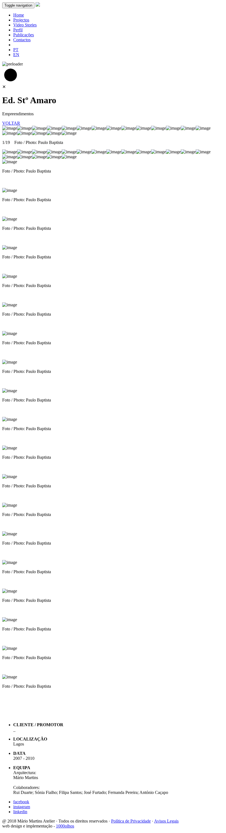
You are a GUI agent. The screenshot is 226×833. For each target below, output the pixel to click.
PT (15, 49)
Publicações (23, 34)
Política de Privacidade (131, 821)
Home (18, 15)
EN (16, 54)
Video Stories (25, 25)
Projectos (21, 20)
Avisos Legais (166, 821)
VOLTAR (11, 123)
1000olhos (65, 826)
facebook (21, 801)
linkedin (20, 811)
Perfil (18, 30)
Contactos (22, 39)
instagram (21, 806)
